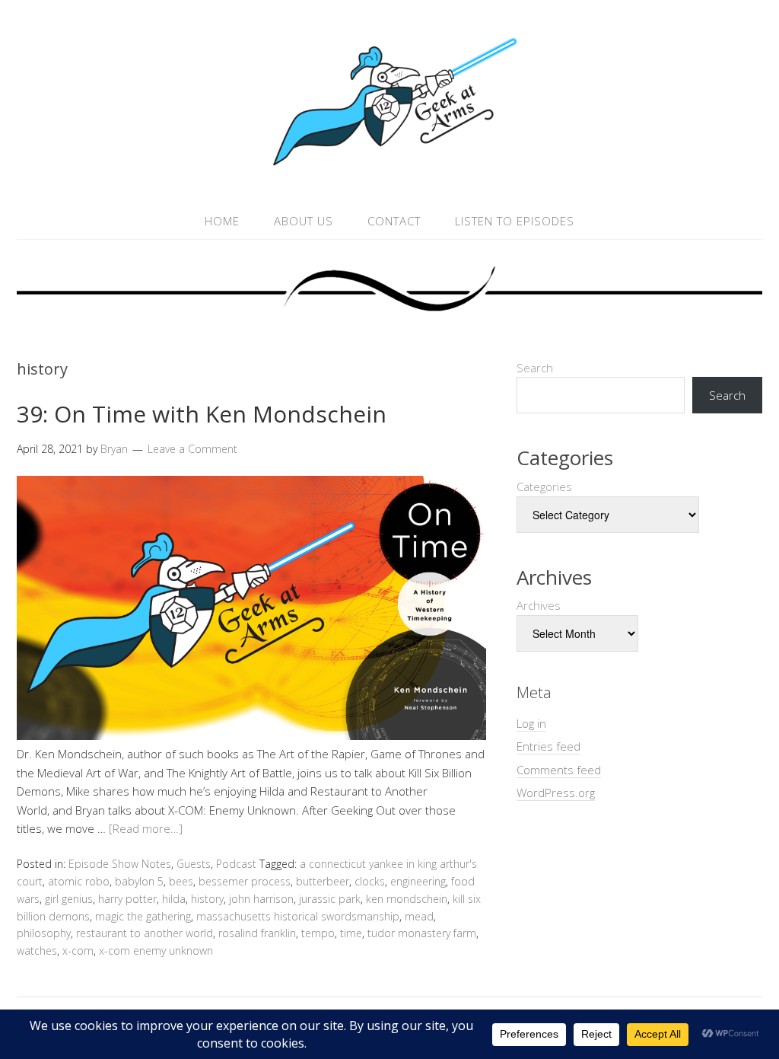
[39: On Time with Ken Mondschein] (251, 735)
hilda (174, 899)
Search (535, 367)
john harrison (261, 899)
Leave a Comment (192, 449)
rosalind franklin (257, 933)
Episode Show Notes (119, 863)
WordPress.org (556, 792)
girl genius (69, 899)
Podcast (236, 863)
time (351, 933)
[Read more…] (146, 828)
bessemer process (245, 881)
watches (37, 950)
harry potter (127, 899)
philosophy (44, 933)
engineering (418, 881)
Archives (539, 605)
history (207, 899)
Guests (193, 863)
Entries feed (548, 746)
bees (181, 881)
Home (222, 220)
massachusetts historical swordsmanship (297, 916)
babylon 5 (139, 881)
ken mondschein (406, 899)
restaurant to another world (144, 933)
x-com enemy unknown (156, 950)
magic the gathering (143, 916)
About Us (303, 220)
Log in (531, 723)
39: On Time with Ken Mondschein (201, 413)
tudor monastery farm (421, 933)
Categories (544, 486)
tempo (318, 933)
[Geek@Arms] (389, 166)
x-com (78, 950)
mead (419, 916)
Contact (394, 220)
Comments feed (559, 769)
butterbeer (322, 881)
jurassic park (330, 899)
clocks (370, 881)
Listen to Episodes (514, 220)
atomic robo (79, 881)
